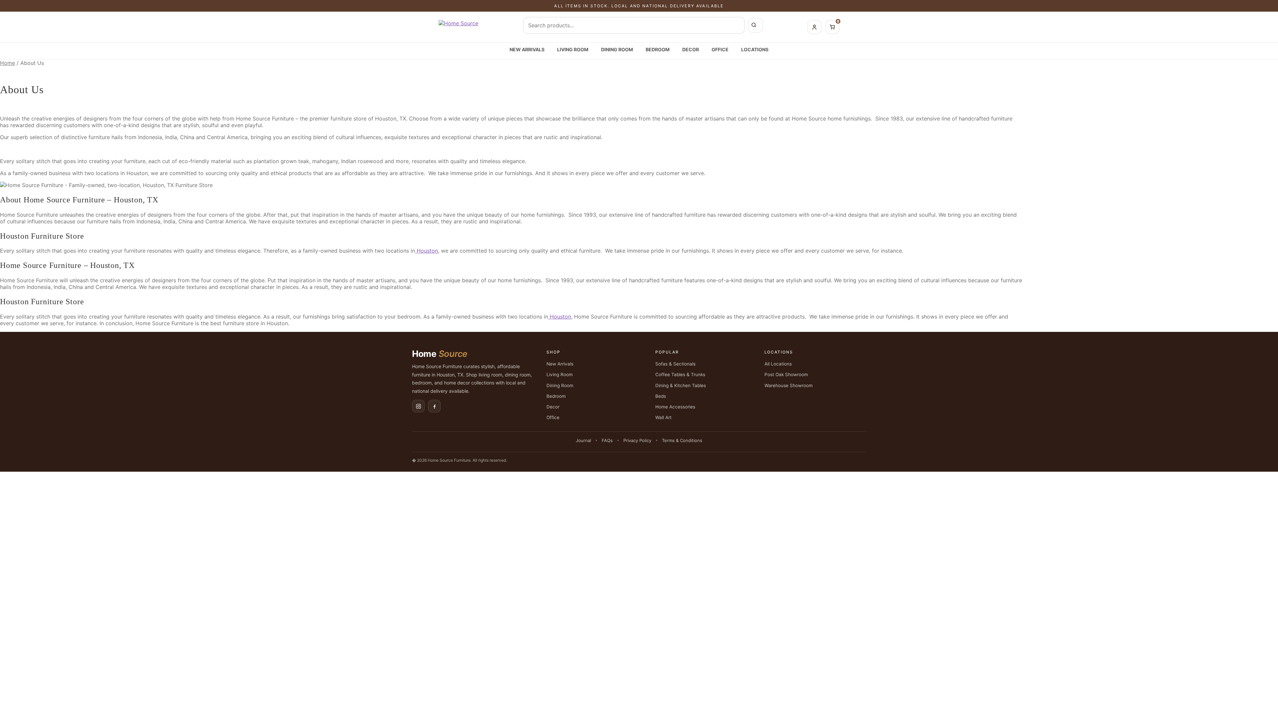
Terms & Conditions (682, 440)
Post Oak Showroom (786, 374)
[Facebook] (434, 406)
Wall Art (663, 417)
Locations (754, 49)
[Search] (755, 25)
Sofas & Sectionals (675, 363)
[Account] (814, 27)
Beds (660, 396)
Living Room (572, 49)
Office (720, 49)
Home (7, 63)
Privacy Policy (637, 440)
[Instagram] (418, 406)
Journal (583, 440)
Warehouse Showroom (788, 385)
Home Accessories (675, 406)
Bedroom (658, 49)
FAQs (607, 440)
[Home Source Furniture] (458, 27)
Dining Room (617, 49)
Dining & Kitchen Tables (680, 385)
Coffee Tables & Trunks (680, 374)
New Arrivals (527, 49)
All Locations (778, 363)
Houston (136, 173)
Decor (690, 49)
